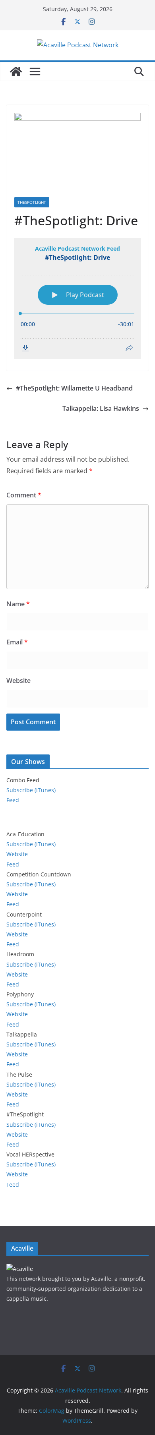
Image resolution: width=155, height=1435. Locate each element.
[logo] (19, 1269)
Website (18, 680)
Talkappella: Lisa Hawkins (100, 408)
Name (18, 604)
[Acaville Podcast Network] (15, 71)
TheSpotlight (31, 202)
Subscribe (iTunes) (31, 790)
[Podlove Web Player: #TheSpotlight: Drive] (77, 298)
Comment (23, 495)
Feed (12, 800)
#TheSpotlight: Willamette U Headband (74, 388)
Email (17, 642)
